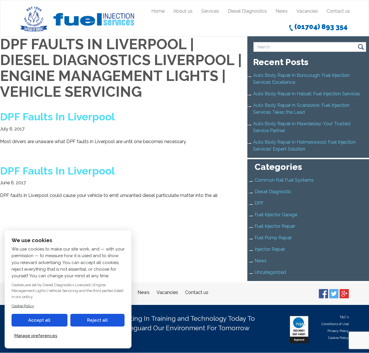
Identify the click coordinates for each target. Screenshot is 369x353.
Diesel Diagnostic (273, 191)
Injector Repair (270, 249)
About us (183, 11)
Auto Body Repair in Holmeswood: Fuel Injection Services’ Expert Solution (304, 145)
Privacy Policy (338, 331)
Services (210, 11)
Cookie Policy (338, 338)
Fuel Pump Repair (273, 237)
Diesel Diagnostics (247, 11)
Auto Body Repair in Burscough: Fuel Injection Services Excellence (301, 79)
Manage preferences (35, 335)
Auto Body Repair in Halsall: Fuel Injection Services (306, 93)
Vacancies (307, 11)
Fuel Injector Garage (276, 214)
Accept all (39, 320)
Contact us (338, 11)
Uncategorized (270, 272)
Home (158, 11)
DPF (259, 203)
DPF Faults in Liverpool (57, 117)
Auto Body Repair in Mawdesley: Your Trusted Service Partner (301, 127)
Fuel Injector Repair (275, 226)
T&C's (344, 317)
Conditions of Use (335, 324)
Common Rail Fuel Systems (284, 180)
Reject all (97, 320)
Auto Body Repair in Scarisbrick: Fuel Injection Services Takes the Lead (301, 109)
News (282, 11)
